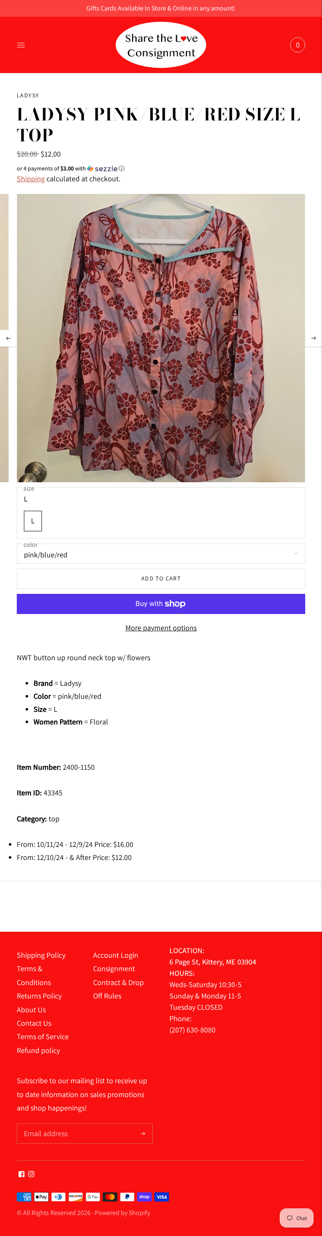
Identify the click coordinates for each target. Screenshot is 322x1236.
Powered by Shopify (122, 1212)
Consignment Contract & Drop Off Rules (118, 982)
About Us (31, 1009)
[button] (161, 168)
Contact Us (34, 1023)
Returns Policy (39, 996)
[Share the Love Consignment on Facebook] (21, 1174)
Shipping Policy (41, 955)
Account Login (115, 955)
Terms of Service (43, 1036)
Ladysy (28, 95)
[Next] (313, 338)
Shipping (31, 178)
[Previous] (8, 338)
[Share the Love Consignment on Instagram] (31, 1174)
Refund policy (38, 1050)
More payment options (161, 627)
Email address (44, 1124)
